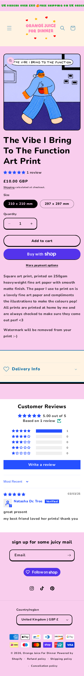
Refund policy (36, 659)
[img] (14, 494)
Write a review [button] (42, 464)
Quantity (10, 214)
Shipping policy (61, 659)
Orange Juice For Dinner (39, 653)
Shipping (9, 187)
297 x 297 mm (57, 204)
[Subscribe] (69, 555)
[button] (9, 28)
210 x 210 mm (20, 204)
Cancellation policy (44, 666)
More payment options (42, 265)
